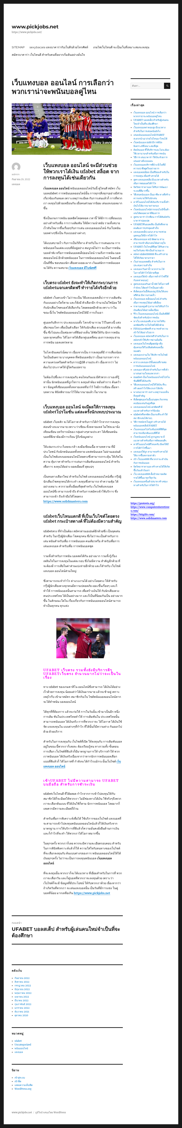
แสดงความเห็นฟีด (24, 1085)
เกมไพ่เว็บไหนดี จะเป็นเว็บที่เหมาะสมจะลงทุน (121, 47)
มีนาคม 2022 (21, 1000)
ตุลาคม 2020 (21, 1015)
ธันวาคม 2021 (22, 1011)
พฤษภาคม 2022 (23, 993)
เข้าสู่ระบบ (20, 1077)
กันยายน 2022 (22, 978)
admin (16, 174)
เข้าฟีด (18, 1081)
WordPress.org (23, 1088)
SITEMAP (18, 47)
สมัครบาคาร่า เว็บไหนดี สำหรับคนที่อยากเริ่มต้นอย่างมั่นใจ (48, 54)
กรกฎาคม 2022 (23, 985)
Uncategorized (23, 1044)
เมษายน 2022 (22, 996)
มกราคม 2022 (22, 1007)
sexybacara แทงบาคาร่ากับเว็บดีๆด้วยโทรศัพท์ (59, 47)
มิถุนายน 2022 (22, 989)
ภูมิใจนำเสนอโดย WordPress (50, 1112)
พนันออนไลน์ (21, 1048)
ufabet (18, 1040)
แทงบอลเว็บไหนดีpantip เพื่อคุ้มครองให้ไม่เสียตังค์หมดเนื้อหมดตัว (148, 347)
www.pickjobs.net (35, 27)
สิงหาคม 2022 (22, 981)
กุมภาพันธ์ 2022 (23, 1004)
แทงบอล (16, 184)
